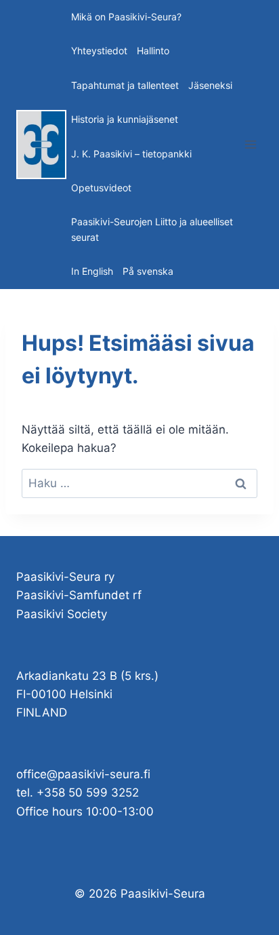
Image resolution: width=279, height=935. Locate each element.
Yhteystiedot (99, 50)
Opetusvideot (101, 187)
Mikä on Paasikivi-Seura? (126, 16)
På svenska (148, 271)
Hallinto (153, 50)
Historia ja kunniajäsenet (124, 119)
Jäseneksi (210, 85)
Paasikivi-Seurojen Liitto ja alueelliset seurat (152, 229)
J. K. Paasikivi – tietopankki (131, 153)
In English (92, 271)
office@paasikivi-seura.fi (83, 774)
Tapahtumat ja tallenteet (125, 85)
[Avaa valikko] (250, 144)
